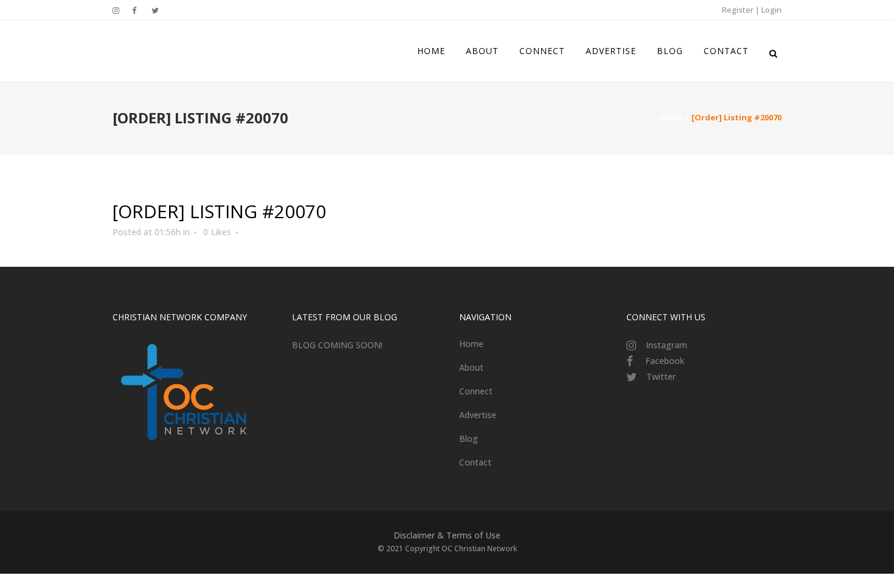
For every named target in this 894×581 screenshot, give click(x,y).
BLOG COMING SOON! (337, 345)
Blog (468, 438)
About (471, 367)
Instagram (666, 345)
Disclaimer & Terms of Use (447, 535)
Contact (475, 462)
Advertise (477, 415)
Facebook (664, 360)
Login (771, 9)
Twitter (661, 376)
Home (671, 117)
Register (738, 9)
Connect (476, 391)
